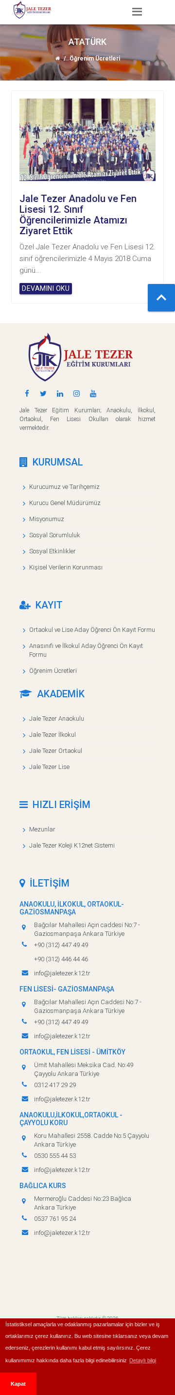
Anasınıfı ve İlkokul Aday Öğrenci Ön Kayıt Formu (86, 650)
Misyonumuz (46, 519)
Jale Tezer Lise (49, 766)
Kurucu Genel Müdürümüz (65, 502)
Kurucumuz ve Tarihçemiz (64, 486)
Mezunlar (42, 829)
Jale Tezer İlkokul (52, 734)
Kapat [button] (18, 1384)
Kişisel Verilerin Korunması (66, 567)
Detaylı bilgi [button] (142, 1360)
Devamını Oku (46, 288)
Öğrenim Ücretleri (53, 670)
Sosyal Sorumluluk (54, 535)
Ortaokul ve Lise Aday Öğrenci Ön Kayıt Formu (92, 629)
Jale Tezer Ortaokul (55, 750)
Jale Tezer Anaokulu (56, 718)
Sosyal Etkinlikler (52, 551)
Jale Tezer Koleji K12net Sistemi (72, 845)
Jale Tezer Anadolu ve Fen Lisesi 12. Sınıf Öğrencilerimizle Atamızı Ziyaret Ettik (78, 215)
